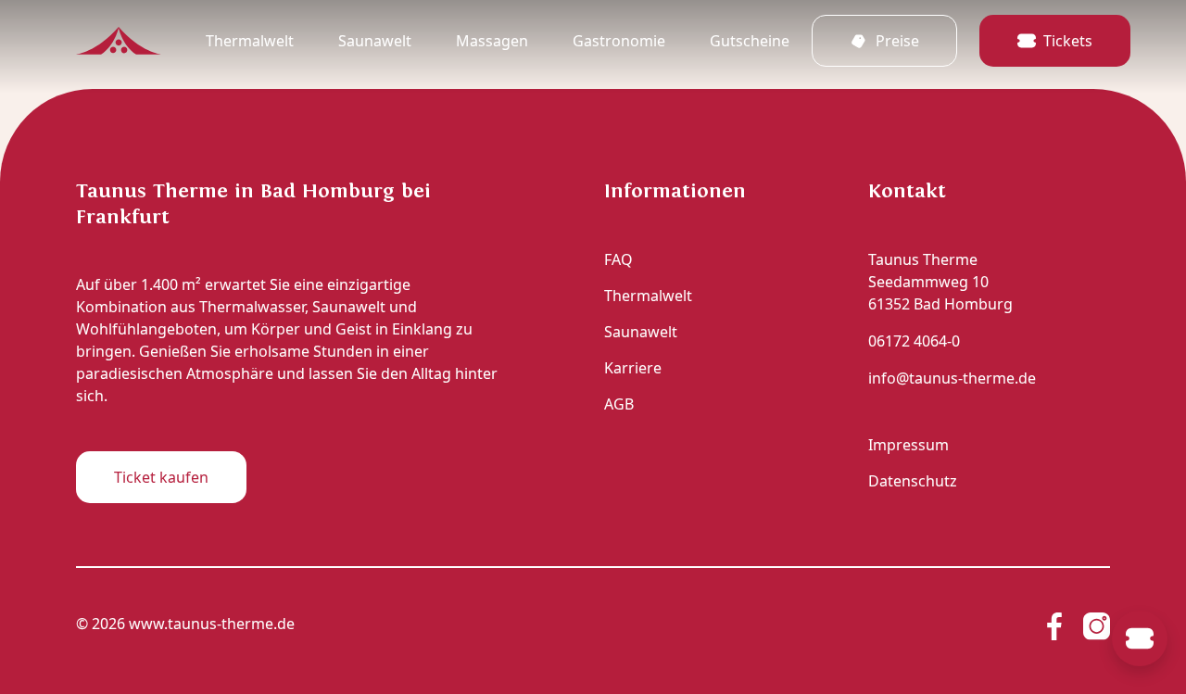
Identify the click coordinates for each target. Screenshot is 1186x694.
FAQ (618, 259)
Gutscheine (749, 41)
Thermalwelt (250, 41)
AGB (619, 404)
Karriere (633, 368)
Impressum (908, 445)
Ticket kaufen (161, 477)
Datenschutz (912, 481)
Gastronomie (619, 41)
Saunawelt (374, 41)
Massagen (492, 41)
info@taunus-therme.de (952, 378)
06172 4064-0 (914, 341)
